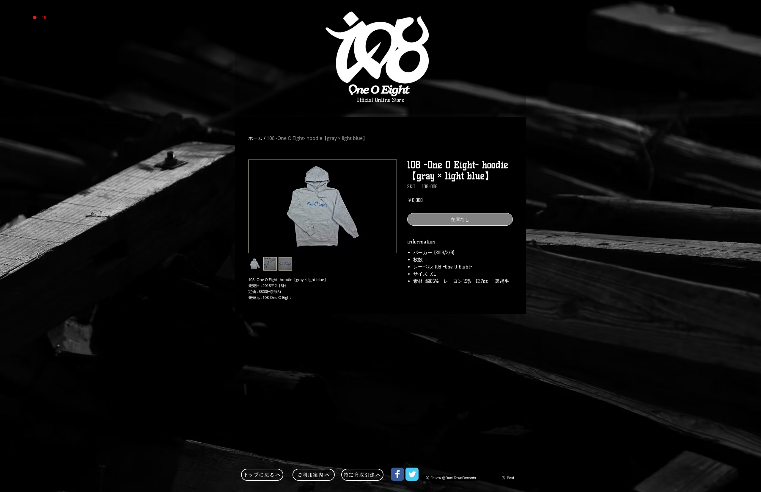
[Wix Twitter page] (412, 474)
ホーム (255, 138)
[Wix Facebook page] (397, 474)
